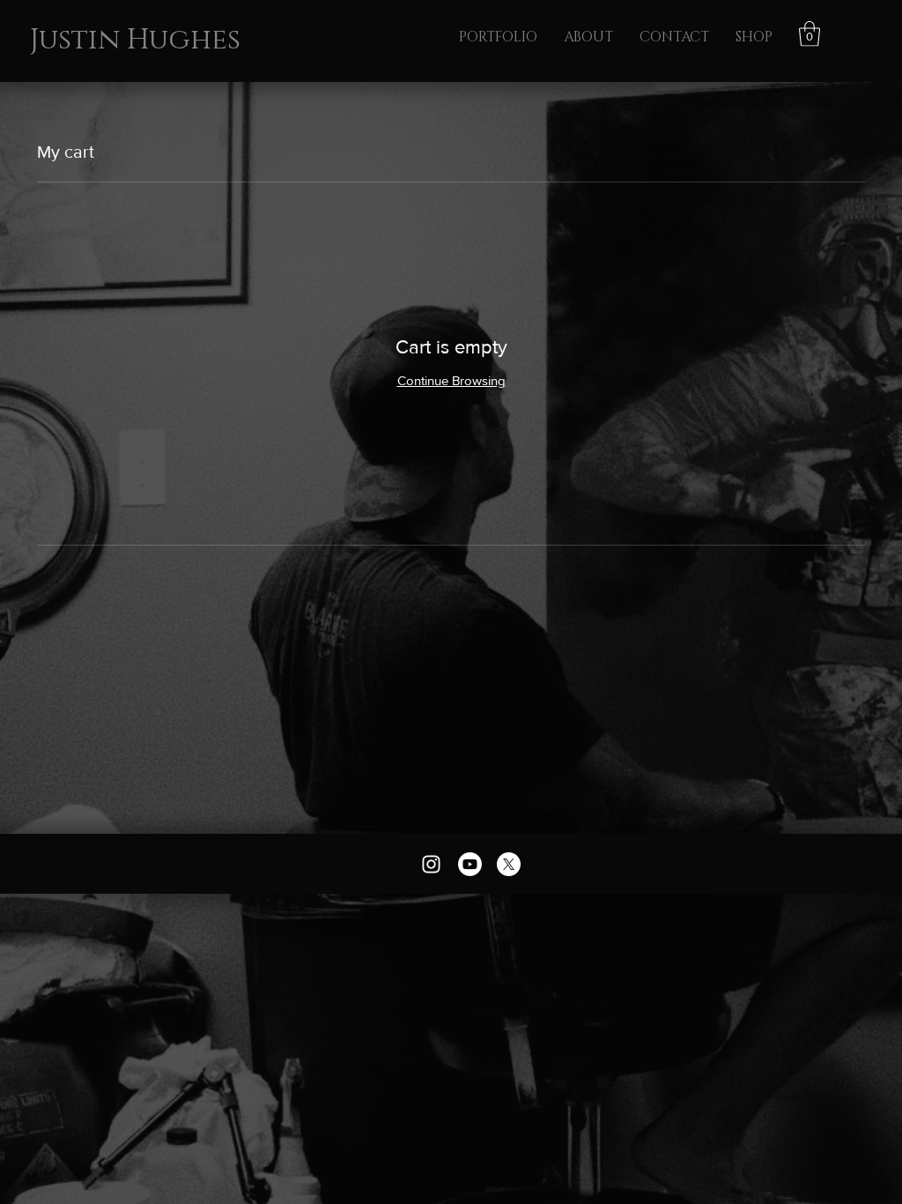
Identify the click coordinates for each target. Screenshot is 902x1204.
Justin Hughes (135, 40)
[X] (509, 864)
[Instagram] (431, 864)
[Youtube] (470, 864)
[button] (809, 34)
